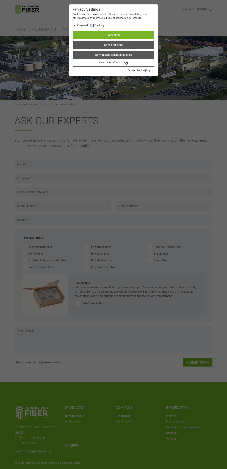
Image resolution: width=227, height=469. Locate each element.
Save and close (113, 45)
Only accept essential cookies (113, 54)
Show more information (112, 62)
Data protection (136, 70)
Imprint (150, 70)
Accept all (113, 35)
